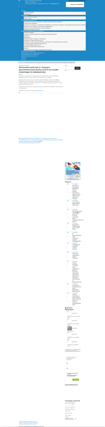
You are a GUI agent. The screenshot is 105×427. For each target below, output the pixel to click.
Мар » (69, 415)
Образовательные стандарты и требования (35, 38)
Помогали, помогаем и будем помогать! (75, 256)
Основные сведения (29, 32)
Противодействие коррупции (28, 20)
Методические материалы (30, 23)
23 (71, 409)
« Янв (66, 415)
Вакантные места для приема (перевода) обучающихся (38, 49)
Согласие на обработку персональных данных (28, 422)
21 (68, 409)
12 (65, 407)
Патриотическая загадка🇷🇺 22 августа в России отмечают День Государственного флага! (77, 216)
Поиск (66, 65)
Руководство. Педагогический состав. (33, 40)
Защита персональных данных (29, 56)
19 (65, 409)
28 (68, 411)
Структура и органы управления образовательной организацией (40, 34)
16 (71, 407)
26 (65, 411)
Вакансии (26, 48)
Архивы (67, 416)
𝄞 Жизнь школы (27, 18)
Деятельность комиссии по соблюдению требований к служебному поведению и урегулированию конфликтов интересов (55, 25)
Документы (26, 35)
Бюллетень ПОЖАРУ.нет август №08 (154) (76, 227)
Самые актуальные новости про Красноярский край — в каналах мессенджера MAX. (76, 300)
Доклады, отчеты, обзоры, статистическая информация (38, 26)
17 (72, 407)
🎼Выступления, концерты (30, 17)
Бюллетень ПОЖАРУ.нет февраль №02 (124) (29, 142)
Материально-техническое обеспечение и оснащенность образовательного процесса (46, 42)
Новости (23, 11)
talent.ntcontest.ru (39, 90)
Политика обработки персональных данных (28, 421)
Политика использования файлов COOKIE (27, 424)
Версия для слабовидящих (76, 4)
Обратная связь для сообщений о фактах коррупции (37, 28)
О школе (23, 57)
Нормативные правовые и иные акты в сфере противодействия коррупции (43, 21)
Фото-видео (24, 15)
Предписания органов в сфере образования (32, 52)
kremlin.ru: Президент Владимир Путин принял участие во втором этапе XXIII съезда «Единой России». (76, 192)
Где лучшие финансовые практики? (76, 203)
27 (67, 411)
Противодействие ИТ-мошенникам (30, 54)
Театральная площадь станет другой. (76, 247)
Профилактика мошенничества (31, 29)
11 (73, 406)
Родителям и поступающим (28, 51)
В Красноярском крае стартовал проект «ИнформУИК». (76, 237)
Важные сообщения (29, 12)
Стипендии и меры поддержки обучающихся (35, 43)
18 (73, 407)
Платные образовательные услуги (32, 45)
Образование (27, 37)
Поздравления (27, 14)
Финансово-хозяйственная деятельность (34, 46)
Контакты (23, 59)
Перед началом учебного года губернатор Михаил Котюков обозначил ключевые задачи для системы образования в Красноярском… (77, 272)
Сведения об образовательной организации (32, 31)
